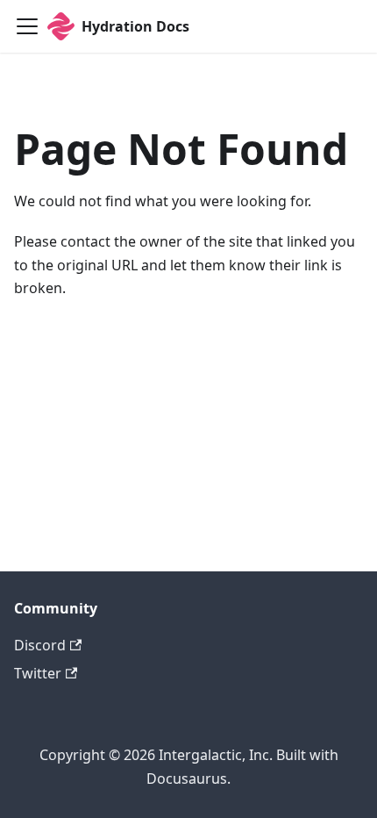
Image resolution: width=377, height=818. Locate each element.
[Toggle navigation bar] (27, 26)
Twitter (37, 673)
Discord (40, 645)
